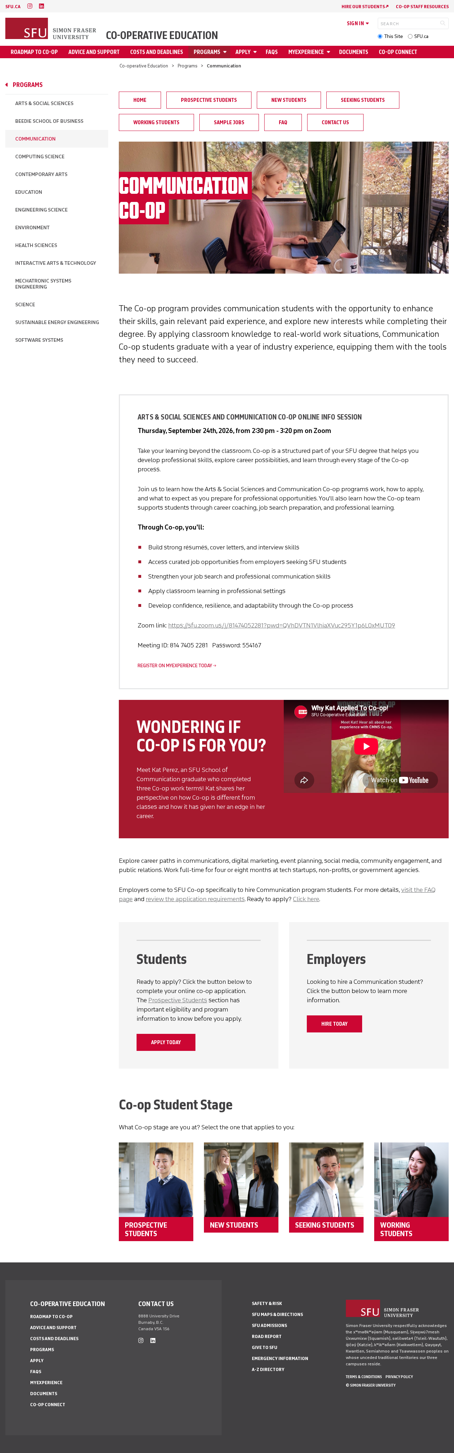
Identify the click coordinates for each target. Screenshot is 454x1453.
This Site (393, 36)
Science (25, 305)
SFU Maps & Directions (277, 1314)
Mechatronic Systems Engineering (43, 284)
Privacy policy (399, 1376)
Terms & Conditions (364, 1376)
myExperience (306, 52)
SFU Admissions (269, 1325)
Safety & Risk (267, 1303)
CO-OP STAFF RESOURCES (422, 7)
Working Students (156, 122)
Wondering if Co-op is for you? (201, 736)
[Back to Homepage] (51, 29)
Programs (207, 52)
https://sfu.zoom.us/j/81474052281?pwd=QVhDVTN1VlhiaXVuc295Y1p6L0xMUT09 (281, 625)
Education (28, 192)
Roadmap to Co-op (34, 52)
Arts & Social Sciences (44, 103)
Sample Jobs (229, 122)
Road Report (267, 1336)
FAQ (283, 122)
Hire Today (334, 1024)
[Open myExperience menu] (329, 52)
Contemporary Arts (41, 174)
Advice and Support (94, 52)
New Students (288, 100)
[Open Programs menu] (226, 52)
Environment (32, 228)
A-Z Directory (268, 1369)
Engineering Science (41, 210)
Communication (35, 139)
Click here (306, 899)
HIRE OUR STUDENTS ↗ (365, 7)
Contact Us (335, 122)
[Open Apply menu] (256, 52)
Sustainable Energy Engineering (57, 322)
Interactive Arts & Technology (55, 263)
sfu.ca (13, 7)
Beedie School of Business (49, 121)
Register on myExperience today (175, 665)
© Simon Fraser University (370, 1385)
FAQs (272, 52)
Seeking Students (363, 100)
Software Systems (39, 340)
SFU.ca (421, 36)
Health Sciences (36, 245)
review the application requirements (195, 899)
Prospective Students (209, 100)
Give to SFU (264, 1347)
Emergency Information (280, 1358)
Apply (243, 52)
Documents (353, 52)
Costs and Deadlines (156, 52)
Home (139, 100)
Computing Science (40, 157)
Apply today (166, 1042)
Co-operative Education (162, 35)
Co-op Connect (398, 52)
